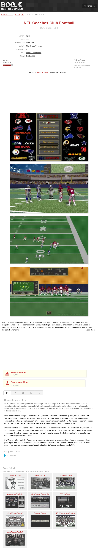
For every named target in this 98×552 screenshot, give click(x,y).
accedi (47, 72)
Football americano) (33, 52)
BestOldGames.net (7, 15)
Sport (28, 35)
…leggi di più (90, 329)
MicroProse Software (34, 45)
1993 (28, 39)
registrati (40, 72)
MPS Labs (30, 42)
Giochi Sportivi (19, 15)
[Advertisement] (49, 94)
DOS (28, 56)
